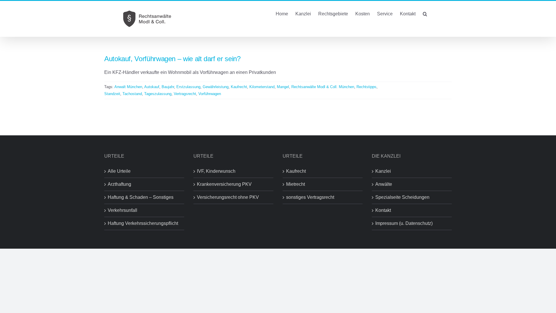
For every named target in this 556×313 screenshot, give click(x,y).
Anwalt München (128, 87)
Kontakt (383, 210)
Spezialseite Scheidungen (402, 197)
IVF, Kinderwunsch (216, 171)
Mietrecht (295, 184)
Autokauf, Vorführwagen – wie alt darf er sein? (172, 59)
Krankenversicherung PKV (224, 184)
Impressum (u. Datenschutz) (404, 223)
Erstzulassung (188, 87)
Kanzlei (383, 171)
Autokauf (151, 87)
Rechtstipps (366, 87)
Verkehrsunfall (122, 210)
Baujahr (168, 87)
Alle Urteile (119, 171)
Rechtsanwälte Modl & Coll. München (322, 87)
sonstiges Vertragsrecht (310, 197)
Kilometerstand (262, 87)
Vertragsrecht (185, 94)
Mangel (283, 87)
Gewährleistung (215, 87)
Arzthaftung (119, 184)
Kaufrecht (239, 87)
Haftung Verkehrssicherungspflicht (143, 223)
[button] (425, 13)
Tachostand (132, 94)
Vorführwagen (209, 94)
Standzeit (112, 94)
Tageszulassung (157, 94)
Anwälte (383, 184)
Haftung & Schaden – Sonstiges (140, 197)
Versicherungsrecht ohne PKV (228, 197)
